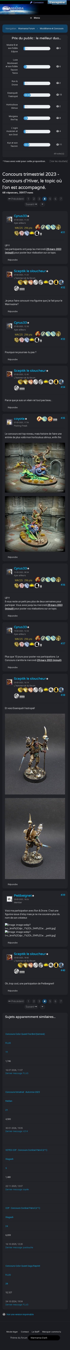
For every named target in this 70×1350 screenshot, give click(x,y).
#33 (63, 339)
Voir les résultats (59, 161)
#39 (63, 895)
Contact (25, 1332)
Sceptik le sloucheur (30, 271)
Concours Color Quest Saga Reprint (22, 1266)
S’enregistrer (57, 2)
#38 (63, 695)
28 (6, 1283)
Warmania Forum (26, 28)
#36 (63, 584)
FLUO (8, 1043)
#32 (63, 287)
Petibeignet (23, 896)
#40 (63, 970)
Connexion (38, 2)
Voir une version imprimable (20, 1314)
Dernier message (13, 1073)
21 (6, 1110)
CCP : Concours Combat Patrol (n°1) (22, 1208)
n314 (25, 1131)
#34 (63, 387)
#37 (63, 643)
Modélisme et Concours (51, 28)
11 (6, 1052)
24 (6, 1226)
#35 (63, 418)
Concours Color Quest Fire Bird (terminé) (25, 1034)
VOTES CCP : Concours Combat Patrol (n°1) (26, 1150)
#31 (63, 232)
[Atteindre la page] (42, 204)
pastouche (28, 1247)
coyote (19, 419)
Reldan (8, 1101)
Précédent (17, 198)
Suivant (30, 204)
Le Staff (35, 1332)
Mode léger (12, 1332)
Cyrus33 (20, 216)
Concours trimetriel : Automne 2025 (22, 1092)
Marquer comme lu (51, 1332)
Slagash (9, 1159)
